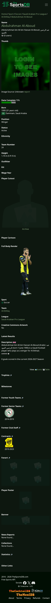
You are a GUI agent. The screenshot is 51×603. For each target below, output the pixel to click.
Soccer (18, 14)
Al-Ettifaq (5, 17)
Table (47, 369)
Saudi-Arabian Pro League (34, 14)
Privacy (27, 598)
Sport (11, 14)
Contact (46, 598)
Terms (19, 598)
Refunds (36, 598)
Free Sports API (8, 579)
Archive (25, 229)
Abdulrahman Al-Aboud (21, 17)
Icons (39, 369)
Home (4, 14)
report (27, 91)
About (11, 598)
